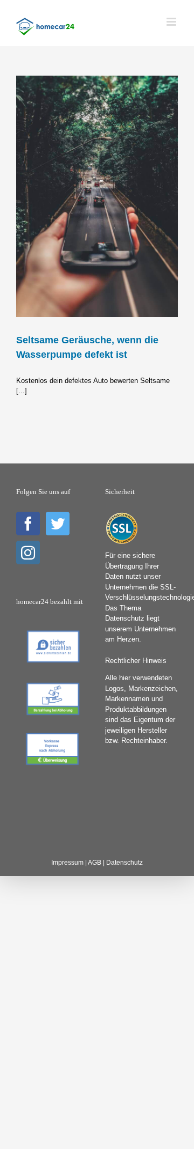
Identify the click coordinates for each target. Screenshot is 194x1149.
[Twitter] (58, 523)
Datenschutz (124, 862)
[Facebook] (28, 523)
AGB (94, 862)
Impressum (67, 862)
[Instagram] (28, 552)
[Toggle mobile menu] (172, 21)
